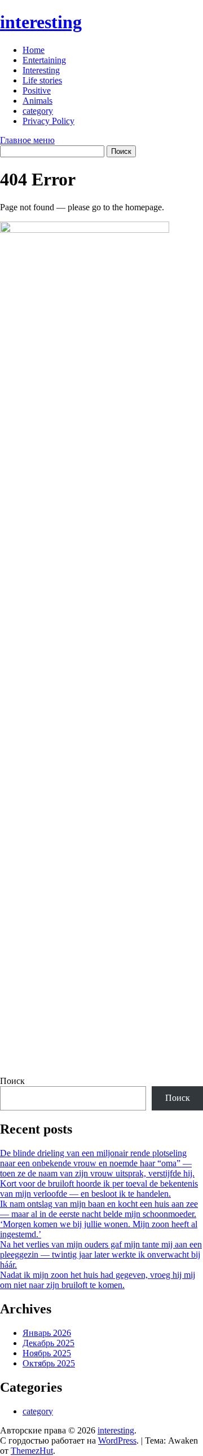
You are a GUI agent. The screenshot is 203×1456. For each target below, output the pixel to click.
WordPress (117, 1440)
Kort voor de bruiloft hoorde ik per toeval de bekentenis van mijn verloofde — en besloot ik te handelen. (99, 1188)
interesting (41, 22)
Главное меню (27, 140)
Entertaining (44, 60)
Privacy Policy (48, 121)
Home (34, 50)
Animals (37, 100)
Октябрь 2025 (49, 1363)
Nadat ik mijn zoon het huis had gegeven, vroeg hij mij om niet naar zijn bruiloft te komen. (97, 1280)
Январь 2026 (47, 1333)
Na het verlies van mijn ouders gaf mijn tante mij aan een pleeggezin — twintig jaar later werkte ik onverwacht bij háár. (101, 1254)
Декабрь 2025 (48, 1343)
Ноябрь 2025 (47, 1353)
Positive (37, 90)
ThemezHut (32, 1450)
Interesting (41, 70)
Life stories (42, 80)
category (38, 111)
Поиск (12, 1081)
